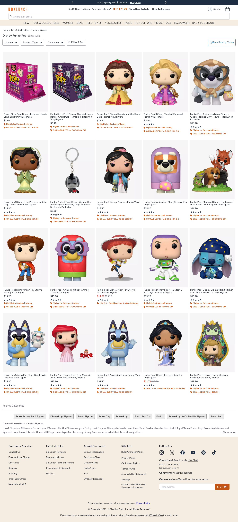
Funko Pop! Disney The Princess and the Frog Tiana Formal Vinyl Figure (25, 203)
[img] (161, 452)
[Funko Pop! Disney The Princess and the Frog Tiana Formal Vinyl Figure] (25, 169)
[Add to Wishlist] (45, 55)
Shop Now (139, 2)
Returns (13, 468)
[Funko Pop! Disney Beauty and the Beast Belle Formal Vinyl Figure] (119, 82)
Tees (89, 22)
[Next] (165, 2)
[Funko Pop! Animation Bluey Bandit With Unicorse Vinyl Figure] (25, 342)
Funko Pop (216, 416)
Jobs (86, 473)
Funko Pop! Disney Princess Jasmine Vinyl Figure (163, 376)
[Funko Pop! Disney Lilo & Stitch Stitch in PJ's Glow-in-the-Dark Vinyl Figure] (212, 257)
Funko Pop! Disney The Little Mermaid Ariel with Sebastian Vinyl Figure (70, 376)
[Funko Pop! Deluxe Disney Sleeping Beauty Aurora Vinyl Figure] (212, 342)
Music (159, 22)
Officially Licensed (93, 478)
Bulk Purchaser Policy (132, 451)
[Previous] (72, 2)
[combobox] (119, 16)
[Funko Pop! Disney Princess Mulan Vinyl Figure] (119, 169)
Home (128, 22)
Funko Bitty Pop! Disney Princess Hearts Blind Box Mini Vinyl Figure (25, 115)
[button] (214, 9)
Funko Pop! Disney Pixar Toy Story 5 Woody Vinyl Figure (23, 291)
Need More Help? (17, 484)
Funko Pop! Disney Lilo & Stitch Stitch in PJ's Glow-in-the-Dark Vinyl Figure (211, 291)
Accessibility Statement (133, 474)
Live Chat (193, 460)
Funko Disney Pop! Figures (30, 416)
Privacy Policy (128, 457)
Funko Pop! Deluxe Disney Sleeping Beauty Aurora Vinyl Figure (209, 376)
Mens (80, 22)
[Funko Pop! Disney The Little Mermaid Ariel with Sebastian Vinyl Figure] (72, 342)
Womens (68, 22)
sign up (222, 486)
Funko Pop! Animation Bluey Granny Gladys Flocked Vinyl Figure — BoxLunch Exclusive (211, 117)
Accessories (113, 22)
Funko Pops (122, 416)
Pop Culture (143, 22)
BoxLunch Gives (92, 457)
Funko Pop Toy (142, 416)
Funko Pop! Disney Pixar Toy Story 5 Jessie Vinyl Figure (116, 291)
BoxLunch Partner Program (60, 462)
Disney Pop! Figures (61, 416)
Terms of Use (128, 468)
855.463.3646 (156, 515)
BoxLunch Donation (94, 451)
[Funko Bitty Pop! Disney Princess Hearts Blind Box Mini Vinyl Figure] (25, 82)
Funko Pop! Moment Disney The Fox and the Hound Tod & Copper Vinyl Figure (211, 203)
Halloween (181, 22)
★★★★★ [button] (149, 124)
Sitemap (125, 479)
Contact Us (14, 451)
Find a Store (90, 468)
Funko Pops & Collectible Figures (187, 416)
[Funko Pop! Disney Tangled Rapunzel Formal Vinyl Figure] (165, 82)
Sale (169, 22)
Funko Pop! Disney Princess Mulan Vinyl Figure (118, 203)
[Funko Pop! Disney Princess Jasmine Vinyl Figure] (165, 342)
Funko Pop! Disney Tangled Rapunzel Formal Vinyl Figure (163, 115)
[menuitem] (227, 9)
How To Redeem (161, 9)
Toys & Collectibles (46, 22)
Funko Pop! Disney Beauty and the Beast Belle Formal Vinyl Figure (119, 115)
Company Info (91, 462)
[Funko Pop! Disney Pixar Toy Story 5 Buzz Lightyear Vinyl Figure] (165, 257)
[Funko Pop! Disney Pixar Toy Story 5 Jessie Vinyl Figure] (119, 257)
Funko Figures (85, 416)
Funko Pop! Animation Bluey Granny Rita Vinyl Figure (165, 203)
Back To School (203, 22)
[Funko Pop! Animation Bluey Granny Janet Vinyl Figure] (72, 257)
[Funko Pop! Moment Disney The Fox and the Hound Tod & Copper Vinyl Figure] (212, 169)
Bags (98, 22)
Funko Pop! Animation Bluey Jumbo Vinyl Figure (118, 376)
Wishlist (50, 473)
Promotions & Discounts (58, 468)
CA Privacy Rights (130, 463)
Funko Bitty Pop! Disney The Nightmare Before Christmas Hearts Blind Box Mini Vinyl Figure (71, 117)
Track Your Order (17, 478)
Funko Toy (104, 416)
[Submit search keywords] (11, 16)
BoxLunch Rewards (56, 451)
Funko (34, 30)
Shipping (13, 473)
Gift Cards (14, 462)
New (26, 22)
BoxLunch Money (55, 457)
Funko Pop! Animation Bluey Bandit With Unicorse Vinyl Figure (25, 376)
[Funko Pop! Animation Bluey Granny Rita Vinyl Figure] (165, 169)
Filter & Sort (78, 42)
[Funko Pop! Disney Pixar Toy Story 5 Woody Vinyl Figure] (25, 257)
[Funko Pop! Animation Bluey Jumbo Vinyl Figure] (119, 342)
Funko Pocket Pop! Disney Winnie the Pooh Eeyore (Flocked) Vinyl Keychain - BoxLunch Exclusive (71, 205)
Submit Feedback (183, 472)
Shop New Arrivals (139, 9)
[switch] (222, 42)
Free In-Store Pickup (19, 457)
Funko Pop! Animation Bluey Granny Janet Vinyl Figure (69, 291)
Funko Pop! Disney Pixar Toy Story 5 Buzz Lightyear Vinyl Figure (163, 291)
